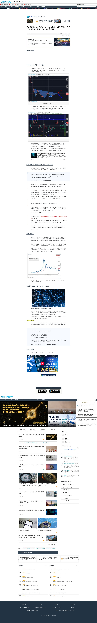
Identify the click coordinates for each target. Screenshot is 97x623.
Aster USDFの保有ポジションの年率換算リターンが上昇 (75, 558)
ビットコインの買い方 (67, 487)
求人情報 (40, 604)
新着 (6, 6)
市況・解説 (11, 6)
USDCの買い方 (66, 489)
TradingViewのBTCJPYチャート (48, 103)
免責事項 (56, 604)
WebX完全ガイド (83, 4)
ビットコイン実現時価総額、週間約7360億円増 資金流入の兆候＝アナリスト (47, 529)
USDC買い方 (12, 4)
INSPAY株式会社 (67, 470)
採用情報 (43, 6)
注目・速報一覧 (51, 544)
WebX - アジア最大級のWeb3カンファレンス (65, 610)
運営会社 (73, 607)
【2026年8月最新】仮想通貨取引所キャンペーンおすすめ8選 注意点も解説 (35, 442)
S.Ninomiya (30, 33)
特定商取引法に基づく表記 (32, 610)
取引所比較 (37, 6)
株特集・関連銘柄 (28, 4)
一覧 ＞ (94, 402)
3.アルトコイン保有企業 (50, 548)
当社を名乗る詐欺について (40, 607)
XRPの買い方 (65, 498)
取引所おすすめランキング (68, 484)
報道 (38, 244)
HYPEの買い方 (66, 500)
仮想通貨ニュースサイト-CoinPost (50, 615)
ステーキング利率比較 (19, 4)
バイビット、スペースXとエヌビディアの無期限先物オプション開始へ (28, 529)
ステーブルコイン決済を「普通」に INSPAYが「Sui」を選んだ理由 (71, 471)
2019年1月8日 (48, 180)
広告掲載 (24, 604)
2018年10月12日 (52, 344)
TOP (2, 6)
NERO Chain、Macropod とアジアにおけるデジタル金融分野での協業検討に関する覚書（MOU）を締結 (28, 558)
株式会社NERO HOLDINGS (69, 463)
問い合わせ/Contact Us (24, 607)
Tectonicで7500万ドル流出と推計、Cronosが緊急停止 (31, 510)
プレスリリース (29, 6)
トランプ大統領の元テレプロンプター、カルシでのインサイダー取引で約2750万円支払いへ (28, 485)
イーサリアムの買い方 (67, 495)
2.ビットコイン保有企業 (40, 548)
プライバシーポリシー (56, 607)
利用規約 (73, 604)
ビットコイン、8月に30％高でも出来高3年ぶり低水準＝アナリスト (47, 484)
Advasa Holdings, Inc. (68, 456)
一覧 (77, 453)
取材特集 (22, 6)
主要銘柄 (17, 6)
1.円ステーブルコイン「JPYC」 (29, 548)
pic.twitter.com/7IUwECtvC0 (52, 341)
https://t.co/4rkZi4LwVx (42, 341)
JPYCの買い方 (66, 492)
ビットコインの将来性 (5, 4)
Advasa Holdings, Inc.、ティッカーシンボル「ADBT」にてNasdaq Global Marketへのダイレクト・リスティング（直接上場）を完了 (71, 459)
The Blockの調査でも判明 (56, 190)
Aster (65, 475)
